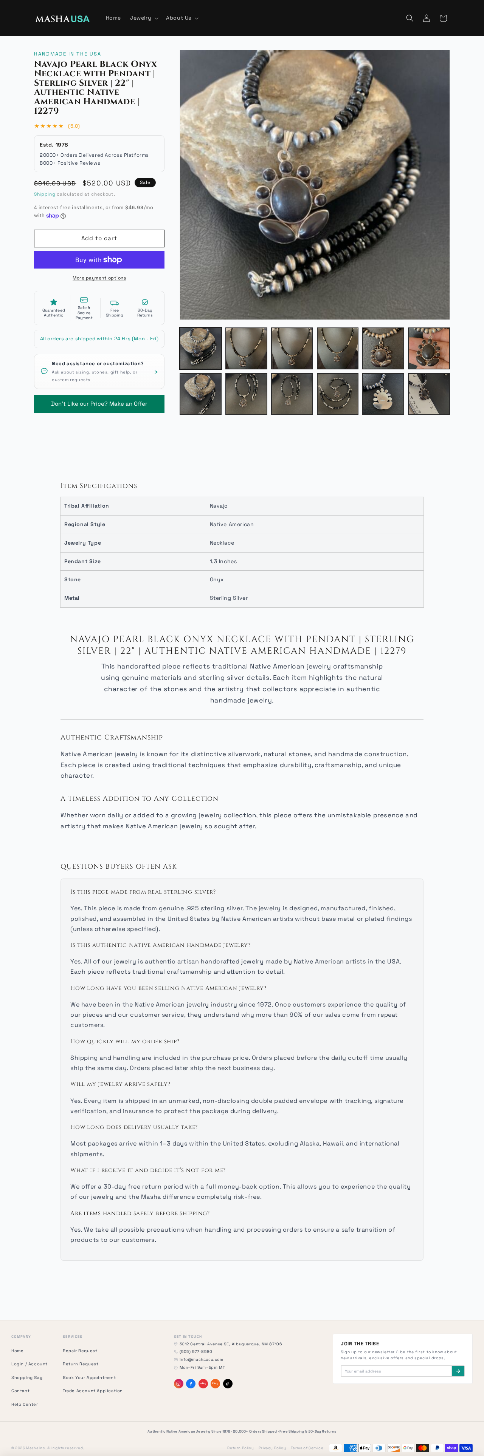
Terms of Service (307, 1448)
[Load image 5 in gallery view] (383, 348)
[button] (143, 18)
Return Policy (240, 1448)
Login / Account (29, 1363)
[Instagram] (178, 1383)
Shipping (45, 194)
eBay (203, 1383)
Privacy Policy (272, 1448)
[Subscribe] (458, 1371)
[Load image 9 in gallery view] (292, 394)
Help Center (24, 1404)
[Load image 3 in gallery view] (292, 348)
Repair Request (80, 1350)
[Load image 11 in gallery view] (383, 394)
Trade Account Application (93, 1390)
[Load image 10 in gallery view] (338, 394)
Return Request (80, 1363)
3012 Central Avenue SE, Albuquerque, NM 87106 (231, 1344)
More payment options (99, 278)
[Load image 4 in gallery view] (338, 348)
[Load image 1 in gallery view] (201, 348)
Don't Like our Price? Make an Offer (99, 401)
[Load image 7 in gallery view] (201, 394)
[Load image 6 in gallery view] (429, 348)
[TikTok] (228, 1383)
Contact (20, 1390)
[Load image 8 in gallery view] (246, 394)
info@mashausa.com (201, 1359)
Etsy (215, 1383)
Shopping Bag (26, 1377)
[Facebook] (190, 1383)
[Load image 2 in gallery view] (246, 348)
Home (17, 1350)
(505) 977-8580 (196, 1351)
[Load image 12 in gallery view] (429, 394)
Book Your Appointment (89, 1377)
